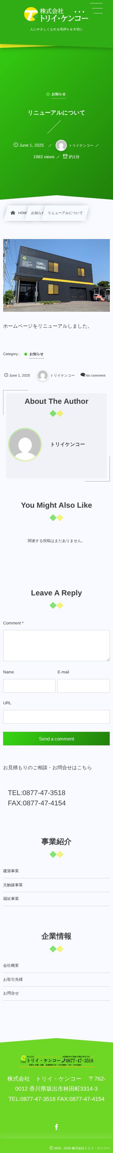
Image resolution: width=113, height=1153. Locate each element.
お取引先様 (13, 979)
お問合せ (11, 993)
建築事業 (11, 871)
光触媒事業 (13, 885)
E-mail (63, 672)
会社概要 (11, 965)
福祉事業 (11, 899)
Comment (12, 623)
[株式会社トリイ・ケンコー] (56, 16)
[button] (96, 8)
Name (8, 672)
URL (7, 703)
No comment (95, 376)
